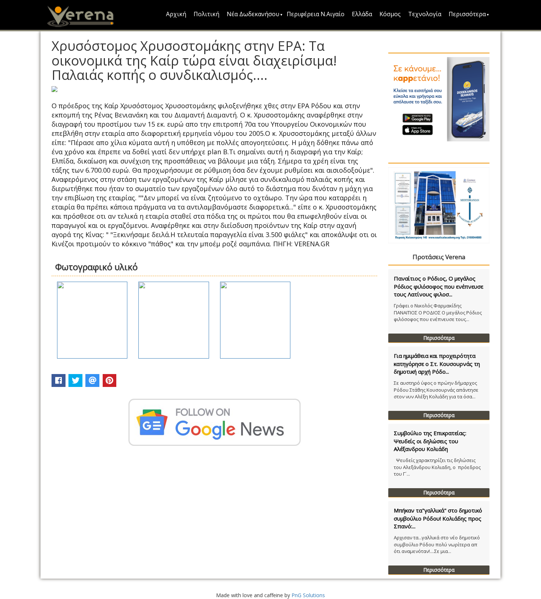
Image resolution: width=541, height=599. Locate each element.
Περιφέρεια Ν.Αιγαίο (315, 14)
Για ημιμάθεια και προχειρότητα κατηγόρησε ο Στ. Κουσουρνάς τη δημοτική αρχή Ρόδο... (437, 363)
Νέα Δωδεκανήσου (253, 14)
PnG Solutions (308, 595)
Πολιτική (206, 14)
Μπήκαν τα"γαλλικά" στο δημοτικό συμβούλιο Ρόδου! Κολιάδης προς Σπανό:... (438, 518)
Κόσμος (390, 14)
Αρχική (176, 14)
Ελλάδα (362, 14)
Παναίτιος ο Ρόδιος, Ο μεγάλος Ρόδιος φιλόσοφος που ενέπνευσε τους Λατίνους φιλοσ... (438, 286)
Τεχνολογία (424, 14)
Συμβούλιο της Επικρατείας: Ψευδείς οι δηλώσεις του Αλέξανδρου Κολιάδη (430, 440)
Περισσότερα (467, 14)
